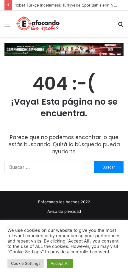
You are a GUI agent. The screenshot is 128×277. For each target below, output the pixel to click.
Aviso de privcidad (64, 211)
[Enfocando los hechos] (38, 24)
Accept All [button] (60, 263)
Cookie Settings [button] (25, 263)
